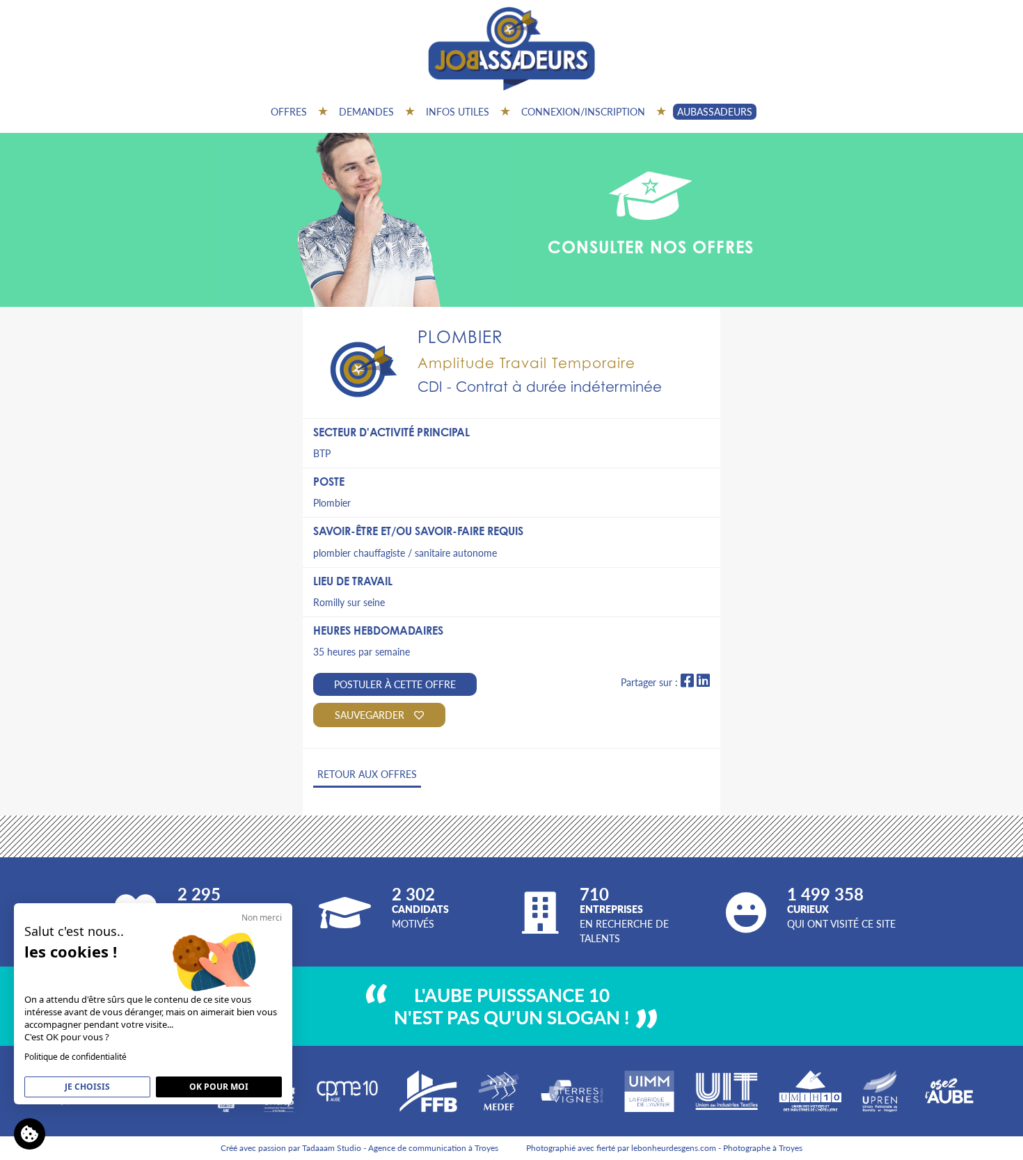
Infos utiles (457, 111)
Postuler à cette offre (395, 684)
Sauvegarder (371, 715)
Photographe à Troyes (762, 1148)
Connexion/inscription (583, 111)
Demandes (366, 111)
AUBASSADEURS (714, 111)
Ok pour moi (218, 1087)
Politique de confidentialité (75, 1057)
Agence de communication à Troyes (433, 1148)
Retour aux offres (367, 774)
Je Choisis (87, 1087)
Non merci (261, 917)
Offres (289, 111)
